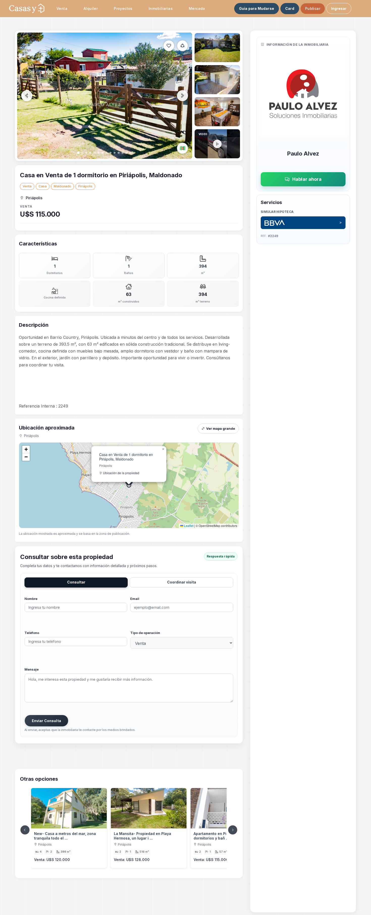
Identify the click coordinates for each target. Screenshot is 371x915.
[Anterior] (25, 829)
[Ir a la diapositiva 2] (217, 48)
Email (134, 599)
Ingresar (339, 8)
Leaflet (188, 525)
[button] (163, 449)
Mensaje (31, 669)
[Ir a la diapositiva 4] (217, 112)
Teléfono (31, 633)
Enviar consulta (46, 721)
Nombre (30, 599)
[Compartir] (182, 45)
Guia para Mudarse (256, 8)
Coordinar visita (181, 582)
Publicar (312, 8)
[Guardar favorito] (168, 45)
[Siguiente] (232, 829)
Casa (43, 186)
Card (289, 8)
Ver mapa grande (220, 428)
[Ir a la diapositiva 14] (217, 144)
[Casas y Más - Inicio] (26, 8)
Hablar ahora (307, 179)
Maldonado (62, 186)
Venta (27, 186)
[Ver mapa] (182, 148)
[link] (69, 828)
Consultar (76, 582)
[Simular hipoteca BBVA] (303, 222)
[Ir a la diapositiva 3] (217, 80)
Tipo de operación (145, 633)
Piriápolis (85, 186)
